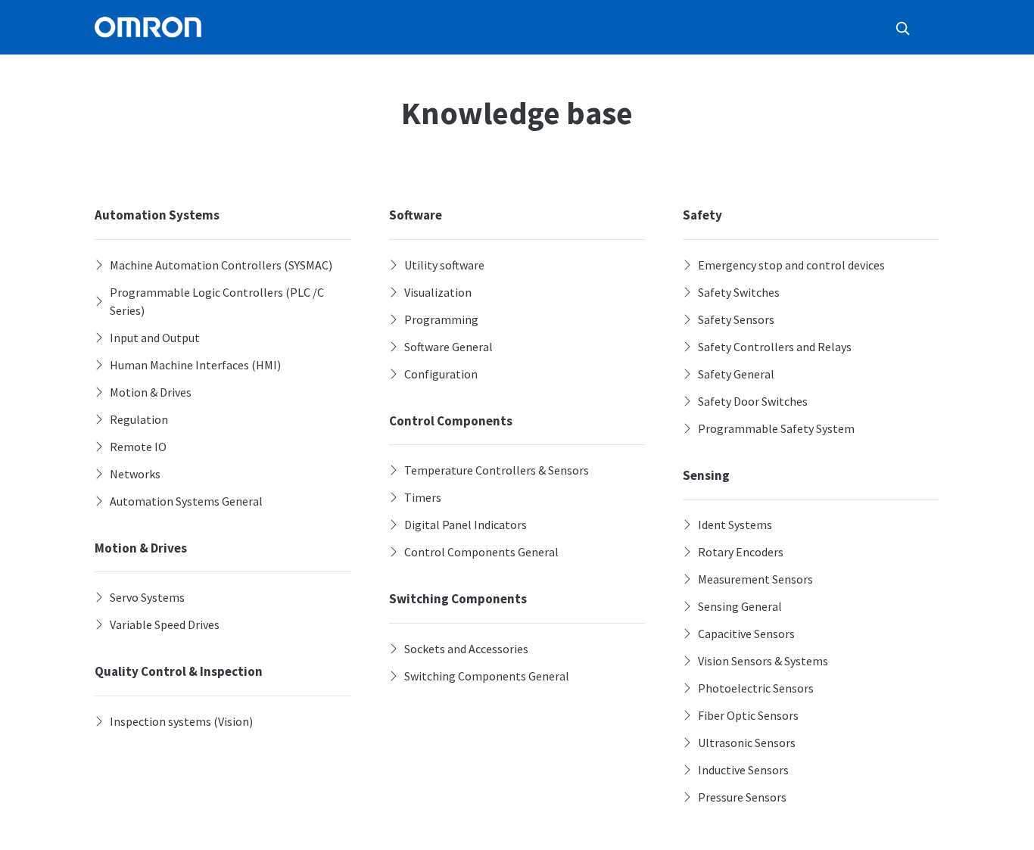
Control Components (450, 421)
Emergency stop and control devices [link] (791, 264)
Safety (702, 215)
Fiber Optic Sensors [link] (748, 715)
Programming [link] (441, 319)
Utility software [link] (444, 264)
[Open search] (902, 28)
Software (415, 215)
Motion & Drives (141, 548)
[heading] (223, 265)
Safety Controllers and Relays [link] (775, 346)
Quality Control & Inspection (179, 671)
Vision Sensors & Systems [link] (763, 660)
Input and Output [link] (155, 337)
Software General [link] (448, 346)
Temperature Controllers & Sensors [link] (496, 470)
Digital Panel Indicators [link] (465, 524)
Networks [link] (135, 473)
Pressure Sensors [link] (742, 797)
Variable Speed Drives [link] (165, 624)
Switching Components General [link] (486, 675)
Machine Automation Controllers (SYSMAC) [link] (221, 264)
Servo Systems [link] (147, 597)
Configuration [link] (441, 373)
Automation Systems (157, 215)
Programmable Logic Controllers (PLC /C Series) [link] (217, 301)
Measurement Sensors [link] (755, 579)
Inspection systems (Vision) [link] (181, 721)
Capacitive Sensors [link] (746, 633)
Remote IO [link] (138, 446)
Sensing (706, 475)
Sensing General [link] (740, 606)
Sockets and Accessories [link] (466, 648)
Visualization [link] (438, 292)
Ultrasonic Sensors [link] (747, 742)
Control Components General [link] (481, 551)
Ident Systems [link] (735, 524)
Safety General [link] (736, 373)
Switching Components (458, 598)
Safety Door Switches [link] (753, 401)
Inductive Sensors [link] (743, 769)
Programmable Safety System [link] (776, 428)
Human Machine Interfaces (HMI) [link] (195, 364)
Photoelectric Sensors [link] (756, 688)
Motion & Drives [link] (151, 392)
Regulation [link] (139, 419)
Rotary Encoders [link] (740, 551)
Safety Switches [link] (739, 292)
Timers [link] (422, 497)
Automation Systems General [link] (186, 501)
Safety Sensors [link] (736, 319)
